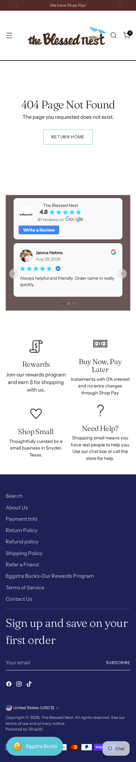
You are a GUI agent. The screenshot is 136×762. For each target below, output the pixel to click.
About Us (17, 507)
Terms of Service (25, 587)
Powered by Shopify (24, 729)
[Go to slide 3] (73, 303)
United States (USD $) (33, 707)
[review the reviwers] (113, 253)
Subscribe (118, 662)
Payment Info (21, 519)
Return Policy (21, 530)
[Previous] (16, 5)
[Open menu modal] (9, 35)
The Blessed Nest (57, 717)
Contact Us (19, 599)
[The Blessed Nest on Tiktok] (30, 685)
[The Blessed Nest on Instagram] (19, 685)
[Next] (120, 5)
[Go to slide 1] (64, 304)
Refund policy (22, 541)
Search (14, 496)
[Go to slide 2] (69, 304)
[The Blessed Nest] (67, 35)
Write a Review (39, 230)
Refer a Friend (22, 564)
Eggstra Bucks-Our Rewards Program (50, 576)
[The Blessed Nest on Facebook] (9, 685)
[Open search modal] (113, 35)
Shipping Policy (24, 553)
